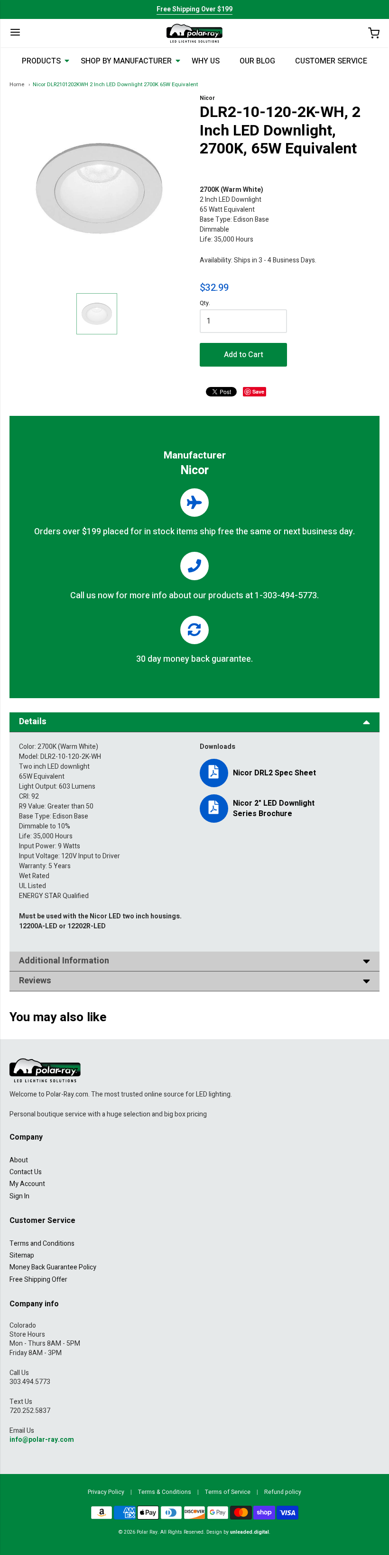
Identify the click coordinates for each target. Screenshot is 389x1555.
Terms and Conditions (41, 1244)
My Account (27, 1184)
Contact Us (25, 1172)
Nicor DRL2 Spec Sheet (274, 773)
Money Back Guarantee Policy (52, 1267)
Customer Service (331, 61)
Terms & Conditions (164, 1492)
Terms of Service (227, 1492)
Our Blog (257, 61)
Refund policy (282, 1492)
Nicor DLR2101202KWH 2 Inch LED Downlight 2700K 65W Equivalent (115, 85)
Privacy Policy (106, 1492)
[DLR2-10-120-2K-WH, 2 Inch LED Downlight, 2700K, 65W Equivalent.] (97, 313)
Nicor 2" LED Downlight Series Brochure (274, 808)
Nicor (207, 98)
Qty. (205, 303)
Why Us (206, 61)
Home (16, 85)
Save (258, 391)
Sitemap (21, 1255)
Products (41, 61)
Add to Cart (243, 354)
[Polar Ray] (194, 33)
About (18, 1160)
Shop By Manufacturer (126, 61)
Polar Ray (147, 1532)
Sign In (19, 1196)
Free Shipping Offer (38, 1280)
